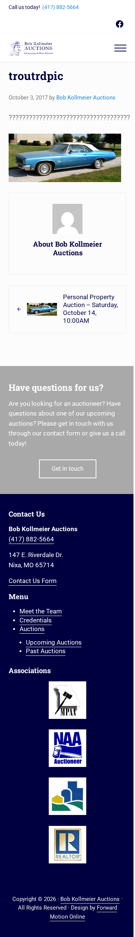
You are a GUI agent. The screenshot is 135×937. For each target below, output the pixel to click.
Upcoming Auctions (54, 642)
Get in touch (68, 468)
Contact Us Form (33, 580)
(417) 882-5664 (60, 7)
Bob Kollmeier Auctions (90, 899)
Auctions (32, 629)
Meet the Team (41, 611)
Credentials (36, 620)
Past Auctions (46, 651)
